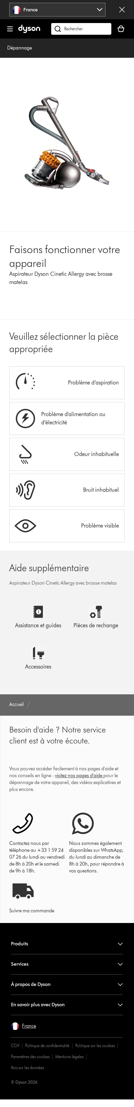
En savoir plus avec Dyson (38, 1005)
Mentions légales (69, 1056)
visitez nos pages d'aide (78, 776)
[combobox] (57, 10)
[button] (23, 1026)
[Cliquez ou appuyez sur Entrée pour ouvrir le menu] (9, 28)
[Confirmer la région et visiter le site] (122, 9)
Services (20, 964)
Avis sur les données (27, 1067)
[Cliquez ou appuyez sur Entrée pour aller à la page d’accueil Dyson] (29, 31)
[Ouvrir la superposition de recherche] (81, 29)
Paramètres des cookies (30, 1056)
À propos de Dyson (31, 984)
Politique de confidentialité (47, 1045)
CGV (15, 1045)
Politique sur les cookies (95, 1045)
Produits (19, 944)
